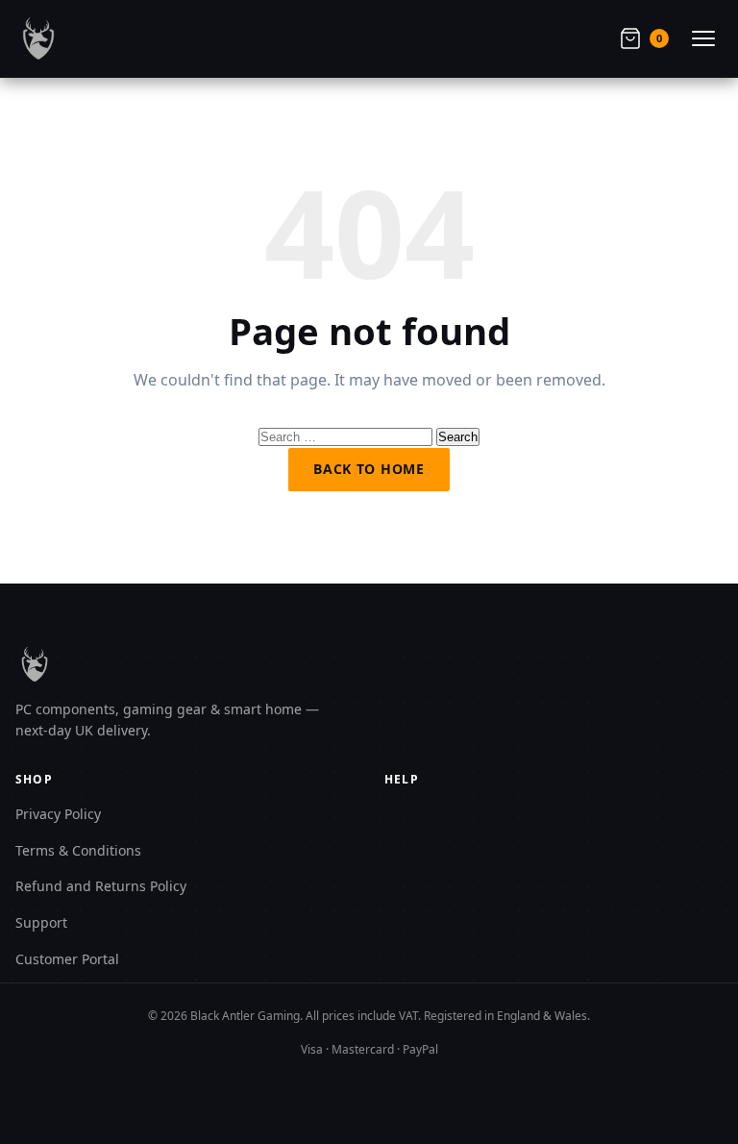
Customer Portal (67, 959)
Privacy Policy (58, 814)
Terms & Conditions (78, 850)
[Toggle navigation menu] (703, 38)
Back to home (368, 469)
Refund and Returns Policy (100, 886)
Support (41, 922)
